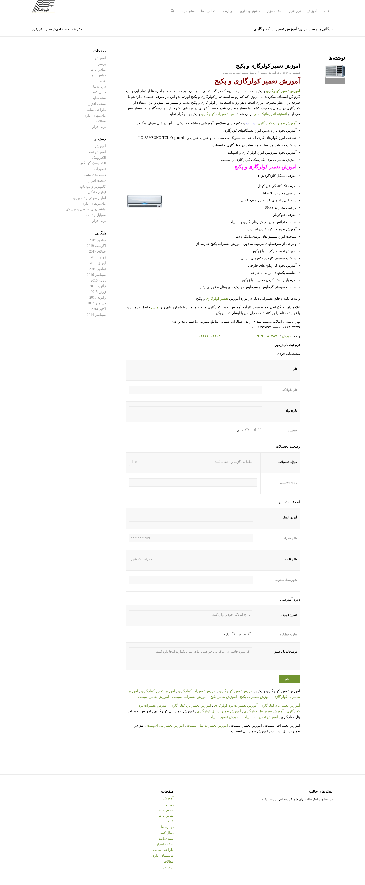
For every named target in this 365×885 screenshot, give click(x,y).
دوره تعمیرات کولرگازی (218, 114)
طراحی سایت (95, 110)
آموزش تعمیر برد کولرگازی (280, 705)
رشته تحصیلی (288, 482)
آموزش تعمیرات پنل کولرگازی (219, 711)
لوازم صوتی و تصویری (89, 198)
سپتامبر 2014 (96, 315)
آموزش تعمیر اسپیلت (224, 717)
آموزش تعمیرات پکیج (255, 697)
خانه (103, 81)
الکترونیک (99, 158)
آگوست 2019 (96, 246)
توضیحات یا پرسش (285, 651)
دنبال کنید (99, 92)
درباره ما (99, 86)
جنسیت (292, 430)
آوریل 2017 (98, 263)
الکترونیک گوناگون (92, 163)
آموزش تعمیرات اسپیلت (189, 697)
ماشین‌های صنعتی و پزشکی (85, 209)
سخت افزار (97, 104)
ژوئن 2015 (98, 292)
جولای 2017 (97, 251)
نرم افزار (99, 127)
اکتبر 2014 (98, 309)
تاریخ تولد (291, 410)
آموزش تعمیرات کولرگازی (197, 691)
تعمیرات (100, 169)
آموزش (287, 336)
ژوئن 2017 (98, 257)
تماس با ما (98, 69)
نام (295, 369)
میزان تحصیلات (287, 462)
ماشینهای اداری (95, 115)
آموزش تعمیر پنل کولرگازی (264, 711)
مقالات (101, 121)
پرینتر (102, 64)
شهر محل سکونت (286, 580)
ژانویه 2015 (97, 297)
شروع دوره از (288, 614)
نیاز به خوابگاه (288, 634)
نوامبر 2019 (97, 240)
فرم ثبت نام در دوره (287, 345)
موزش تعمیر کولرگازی (235, 691)
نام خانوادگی (289, 390)
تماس (155, 307)
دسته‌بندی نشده (94, 175)
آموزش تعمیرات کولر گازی (271, 123)
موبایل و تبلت (96, 215)
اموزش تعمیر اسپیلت (153, 697)
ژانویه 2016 (97, 286)
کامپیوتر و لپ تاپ (93, 186)
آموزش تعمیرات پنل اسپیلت (207, 725)
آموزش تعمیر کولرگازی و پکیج (268, 66)
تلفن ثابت (291, 559)
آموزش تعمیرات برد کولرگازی (236, 705)
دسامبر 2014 (96, 303)
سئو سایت (98, 98)
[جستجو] (172, 11)
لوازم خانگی (97, 192)
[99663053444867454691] (335, 74)
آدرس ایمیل (290, 517)
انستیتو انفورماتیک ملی (236, 72)
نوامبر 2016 (97, 269)
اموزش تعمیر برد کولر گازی (191, 705)
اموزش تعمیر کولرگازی (158, 691)
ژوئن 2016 (98, 280)
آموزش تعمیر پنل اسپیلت (166, 725)
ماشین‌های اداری (94, 203)
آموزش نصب (268, 72)
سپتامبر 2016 (96, 275)
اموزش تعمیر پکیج (223, 697)
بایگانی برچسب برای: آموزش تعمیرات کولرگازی (293, 29)
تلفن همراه (290, 538)
